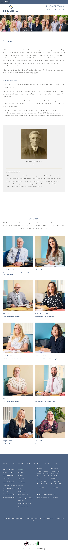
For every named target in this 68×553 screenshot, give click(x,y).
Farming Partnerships (9, 494)
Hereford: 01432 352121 (55, 6)
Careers (20, 485)
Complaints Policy (23, 507)
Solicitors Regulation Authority (44, 518)
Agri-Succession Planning (9, 497)
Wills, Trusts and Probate (10, 485)
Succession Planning (8, 475)
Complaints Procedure (24, 503)
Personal (20, 475)
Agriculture (21, 478)
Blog (19, 488)
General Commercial (8, 472)
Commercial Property (9, 469)
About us (20, 469)
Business (20, 472)
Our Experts (21, 482)
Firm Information (23, 494)
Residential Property (8, 482)
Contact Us (21, 491)
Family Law (6, 478)
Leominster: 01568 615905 (55, 9)
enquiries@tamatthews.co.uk (46, 494)
